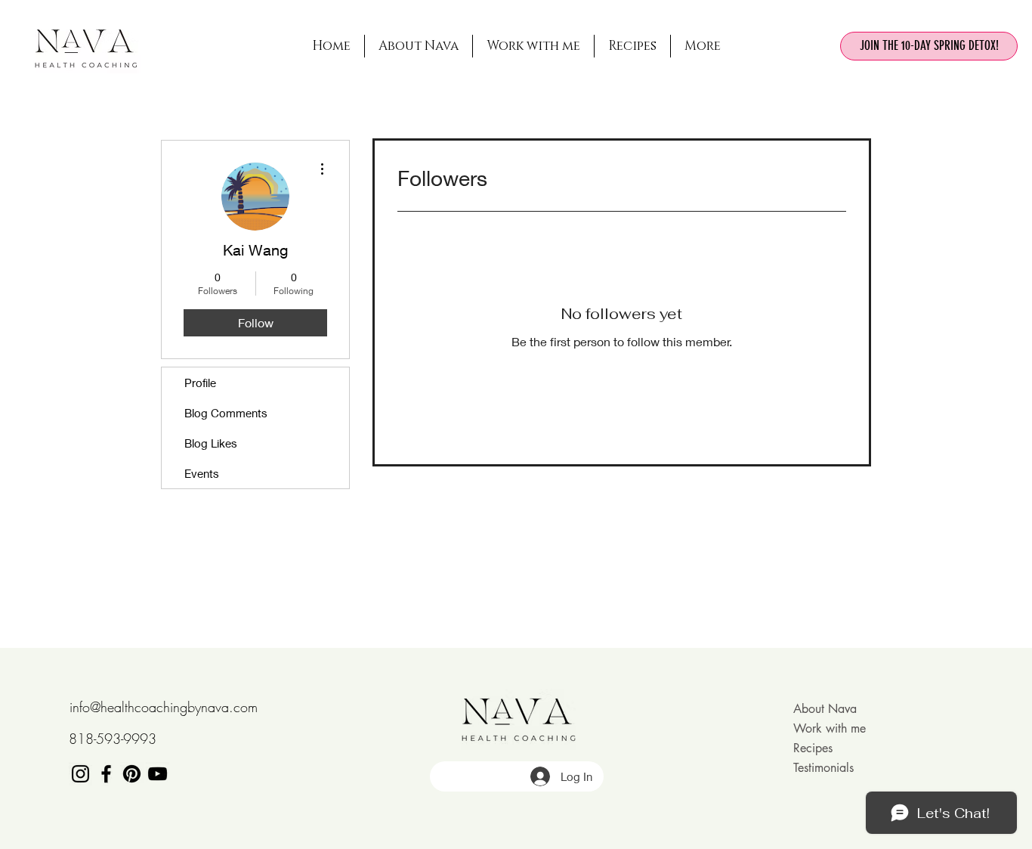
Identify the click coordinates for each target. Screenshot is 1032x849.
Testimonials (823, 768)
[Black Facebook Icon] (106, 773)
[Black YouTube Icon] (157, 773)
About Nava (825, 709)
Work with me (829, 728)
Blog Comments (225, 413)
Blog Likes (210, 443)
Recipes (813, 748)
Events (201, 473)
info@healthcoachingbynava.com (164, 707)
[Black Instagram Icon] (80, 773)
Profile (200, 382)
